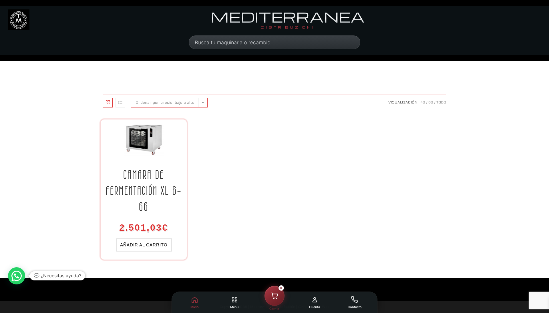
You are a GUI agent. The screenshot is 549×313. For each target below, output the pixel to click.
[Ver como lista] (120, 102)
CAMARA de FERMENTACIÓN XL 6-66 (144, 190)
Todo (441, 102)
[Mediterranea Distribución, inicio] (18, 20)
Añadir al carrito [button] (144, 244)
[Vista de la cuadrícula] (108, 102)
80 (430, 102)
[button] (16, 275)
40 (423, 102)
